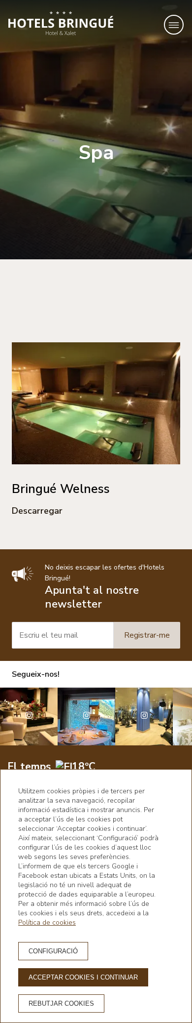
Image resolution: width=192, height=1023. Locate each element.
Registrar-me (147, 635)
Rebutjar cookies (61, 1003)
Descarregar (37, 511)
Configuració (53, 951)
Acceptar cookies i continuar (83, 977)
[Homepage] (60, 25)
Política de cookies (47, 922)
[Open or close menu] (174, 25)
